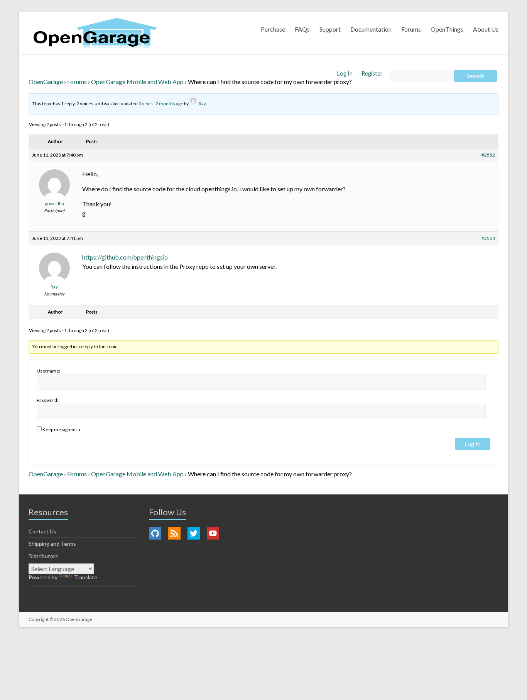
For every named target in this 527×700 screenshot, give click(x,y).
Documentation (371, 29)
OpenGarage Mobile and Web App (137, 81)
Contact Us (42, 531)
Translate (85, 577)
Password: (47, 400)
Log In (345, 73)
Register (372, 73)
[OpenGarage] (95, 33)
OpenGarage (46, 81)
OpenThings (447, 29)
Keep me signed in (61, 429)
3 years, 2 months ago (161, 103)
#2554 (488, 238)
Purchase (273, 29)
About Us (485, 29)
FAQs (302, 29)
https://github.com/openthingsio (125, 257)
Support (330, 29)
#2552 (488, 155)
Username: (48, 371)
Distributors (43, 556)
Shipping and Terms (52, 543)
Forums (411, 29)
